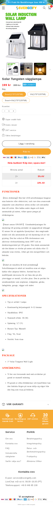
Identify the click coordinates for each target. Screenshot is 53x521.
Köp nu (26, 151)
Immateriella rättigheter (11, 455)
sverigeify (32, 504)
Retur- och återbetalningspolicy (36, 450)
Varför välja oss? (13, 461)
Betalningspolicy (34, 439)
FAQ (7, 448)
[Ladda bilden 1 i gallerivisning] (13, 69)
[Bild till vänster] (3, 70)
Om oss (9, 439)
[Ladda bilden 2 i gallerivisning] (26, 69)
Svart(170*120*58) (14, 94)
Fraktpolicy (32, 456)
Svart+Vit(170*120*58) (16, 100)
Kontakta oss (11, 443)
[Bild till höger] (50, 70)
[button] (50, 8)
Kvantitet (6, 106)
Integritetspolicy (34, 443)
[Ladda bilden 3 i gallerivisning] (40, 69)
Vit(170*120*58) (38, 94)
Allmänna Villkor (34, 461)
